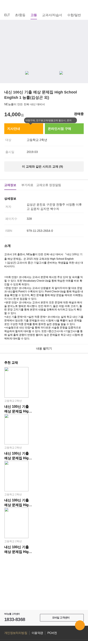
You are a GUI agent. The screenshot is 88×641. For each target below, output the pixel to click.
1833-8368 (14, 619)
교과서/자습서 (52, 15)
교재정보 (10, 185)
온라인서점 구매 (59, 128)
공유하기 (81, 36)
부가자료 (27, 185)
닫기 (74, 120)
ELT (7, 15)
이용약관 (37, 633)
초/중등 (20, 15)
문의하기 (80, 625)
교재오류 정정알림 (48, 185)
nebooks (44, 5)
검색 (81, 5)
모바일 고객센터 (61, 617)
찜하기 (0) (81, 26)
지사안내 (13, 128)
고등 (34, 15)
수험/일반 (74, 15)
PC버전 (52, 633)
